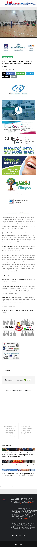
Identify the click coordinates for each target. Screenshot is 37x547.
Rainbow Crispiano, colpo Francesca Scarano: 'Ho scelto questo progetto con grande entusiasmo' (18, 474)
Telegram (30, 73)
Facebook (11, 73)
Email (15, 76)
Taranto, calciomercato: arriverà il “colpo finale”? (18, 465)
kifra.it (26, 518)
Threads (6, 76)
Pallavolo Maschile (7, 57)
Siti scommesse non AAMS (6, 487)
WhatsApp (21, 73)
